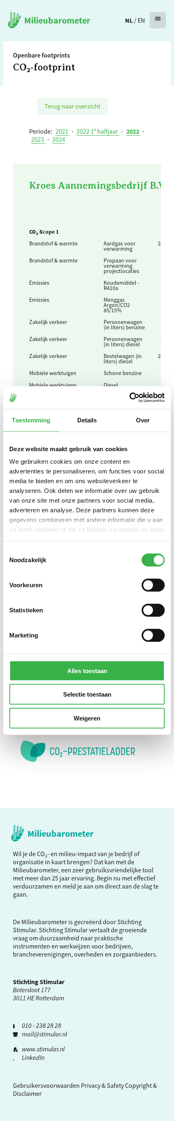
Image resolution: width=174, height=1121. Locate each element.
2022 (133, 131)
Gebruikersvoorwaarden (46, 1085)
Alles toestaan (87, 670)
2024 (58, 139)
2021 (62, 131)
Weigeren (87, 717)
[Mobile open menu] (158, 20)
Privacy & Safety (102, 1085)
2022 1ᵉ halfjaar (97, 131)
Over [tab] (143, 419)
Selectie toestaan (87, 694)
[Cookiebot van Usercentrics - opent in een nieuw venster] (129, 397)
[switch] (153, 584)
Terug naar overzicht (72, 106)
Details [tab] (87, 419)
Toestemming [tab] (31, 419)
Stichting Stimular (63, 930)
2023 (38, 139)
